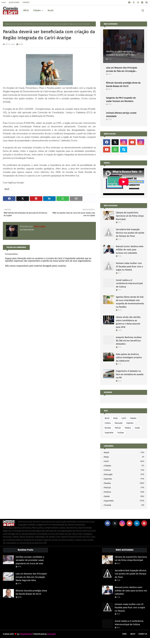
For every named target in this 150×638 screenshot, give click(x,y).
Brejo (115, 418)
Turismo (120, 433)
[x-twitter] (134, 2)
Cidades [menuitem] (37, 10)
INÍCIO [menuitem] (26, 10)
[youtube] (132, 142)
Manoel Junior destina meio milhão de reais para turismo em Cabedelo (129, 249)
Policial (118, 428)
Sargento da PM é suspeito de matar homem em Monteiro (121, 99)
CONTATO (25, 2)
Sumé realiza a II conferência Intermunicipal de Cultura (129, 283)
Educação (118, 423)
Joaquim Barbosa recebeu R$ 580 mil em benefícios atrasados (129, 340)
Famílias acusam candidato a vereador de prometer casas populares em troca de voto (120, 53)
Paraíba (108, 428)
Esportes (129, 423)
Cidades (133, 418)
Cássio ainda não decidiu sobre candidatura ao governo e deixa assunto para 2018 (128, 322)
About (132, 634)
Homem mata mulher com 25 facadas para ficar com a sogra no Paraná (129, 266)
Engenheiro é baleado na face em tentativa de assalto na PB (130, 374)
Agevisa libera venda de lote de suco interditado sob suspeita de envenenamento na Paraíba (130, 302)
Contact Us (142, 634)
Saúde (137, 428)
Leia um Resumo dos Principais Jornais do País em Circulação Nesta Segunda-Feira (121, 69)
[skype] (146, 2)
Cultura (108, 423)
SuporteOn (109, 433)
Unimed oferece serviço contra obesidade (121, 114)
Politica (128, 428)
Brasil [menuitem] (50, 10)
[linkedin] (137, 523)
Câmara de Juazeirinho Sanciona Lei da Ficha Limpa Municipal (130, 216)
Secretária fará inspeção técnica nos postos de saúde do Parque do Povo (130, 232)
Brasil (19, 24)
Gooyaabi (51, 634)
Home (124, 634)
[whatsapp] (115, 149)
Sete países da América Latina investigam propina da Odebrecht (129, 357)
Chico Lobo (10, 44)
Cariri (124, 418)
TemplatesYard (26, 634)
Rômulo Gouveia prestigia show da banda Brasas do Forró (123, 84)
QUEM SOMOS (14, 2)
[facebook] (129, 2)
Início (3, 2)
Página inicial (10, 24)
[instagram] (138, 2)
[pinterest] (142, 2)
